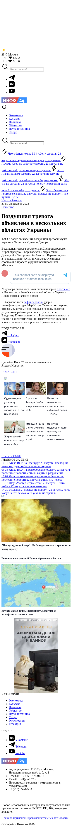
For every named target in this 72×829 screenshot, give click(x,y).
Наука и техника (19, 713)
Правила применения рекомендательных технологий (34, 818)
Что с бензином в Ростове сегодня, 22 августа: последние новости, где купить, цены (34, 194)
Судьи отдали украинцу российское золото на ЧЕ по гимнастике (14, 406)
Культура (14, 703)
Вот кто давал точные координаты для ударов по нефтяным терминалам (28, 612)
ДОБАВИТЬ (9, 371)
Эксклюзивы (17, 720)
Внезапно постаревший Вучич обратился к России (31, 558)
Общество (7, 207)
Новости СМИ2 (11, 456)
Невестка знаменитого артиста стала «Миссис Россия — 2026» (57, 406)
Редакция (15, 723)
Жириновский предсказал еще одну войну (14, 440)
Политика (15, 707)
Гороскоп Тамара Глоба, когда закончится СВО (36, 404)
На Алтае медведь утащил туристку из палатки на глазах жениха (57, 431)
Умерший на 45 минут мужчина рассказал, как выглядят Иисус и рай (35, 431)
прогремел (63, 289)
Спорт (13, 717)
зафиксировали (33, 302)
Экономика (16, 700)
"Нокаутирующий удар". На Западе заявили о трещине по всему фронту (36, 547)
